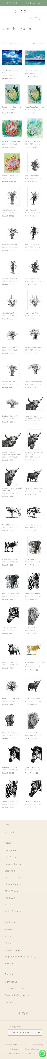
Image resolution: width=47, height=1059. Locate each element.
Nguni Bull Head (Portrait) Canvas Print (12, 490)
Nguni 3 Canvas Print (10, 559)
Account (9, 832)
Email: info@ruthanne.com (19, 995)
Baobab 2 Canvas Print (10, 698)
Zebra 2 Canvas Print (10, 801)
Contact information (32, 1053)
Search (9, 929)
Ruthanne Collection (19, 1045)
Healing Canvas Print (32, 141)
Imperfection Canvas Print (12, 141)
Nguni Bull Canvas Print (33, 489)
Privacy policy (16, 1049)
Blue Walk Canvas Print (33, 71)
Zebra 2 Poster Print (32, 593)
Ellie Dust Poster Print (33, 559)
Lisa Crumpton (13, 877)
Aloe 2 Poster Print (32, 176)
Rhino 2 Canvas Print (10, 733)
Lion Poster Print (31, 733)
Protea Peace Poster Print (34, 107)
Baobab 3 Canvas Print (33, 347)
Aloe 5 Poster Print (9, 382)
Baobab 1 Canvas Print (10, 347)
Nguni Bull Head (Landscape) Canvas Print (12, 453)
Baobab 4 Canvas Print (33, 382)
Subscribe (10, 1002)
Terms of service (32, 1049)
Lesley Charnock (14, 864)
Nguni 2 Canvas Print (32, 525)
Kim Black (10, 857)
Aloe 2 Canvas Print (32, 279)
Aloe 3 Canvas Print (9, 279)
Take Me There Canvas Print (10, 72)
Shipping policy (14, 1053)
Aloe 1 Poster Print (31, 313)
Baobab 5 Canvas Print (10, 416)
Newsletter (11, 943)
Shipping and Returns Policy (20, 956)
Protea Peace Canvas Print (12, 107)
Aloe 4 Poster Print (32, 210)
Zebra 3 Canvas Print (32, 801)
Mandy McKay (13, 884)
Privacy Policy (13, 949)
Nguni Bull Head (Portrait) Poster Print (34, 453)
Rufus (8, 904)
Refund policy (37, 1045)
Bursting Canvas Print (10, 176)
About (8, 936)
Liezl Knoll (10, 870)
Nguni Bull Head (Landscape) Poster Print (34, 417)
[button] (5, 11)
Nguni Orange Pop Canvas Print (35, 663)
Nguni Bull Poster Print (33, 698)
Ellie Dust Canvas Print (10, 593)
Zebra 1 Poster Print (9, 767)
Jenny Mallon (12, 850)
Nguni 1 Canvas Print (10, 525)
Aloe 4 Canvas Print (32, 244)
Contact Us (11, 981)
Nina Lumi (10, 897)
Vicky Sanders (13, 911)
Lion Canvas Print (31, 628)
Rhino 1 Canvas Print (9, 662)
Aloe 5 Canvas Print (9, 244)
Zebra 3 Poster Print (9, 628)
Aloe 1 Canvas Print (9, 313)
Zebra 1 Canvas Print (32, 767)
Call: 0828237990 (14, 988)
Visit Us (9, 963)
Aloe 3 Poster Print (9, 210)
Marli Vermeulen (14, 891)
